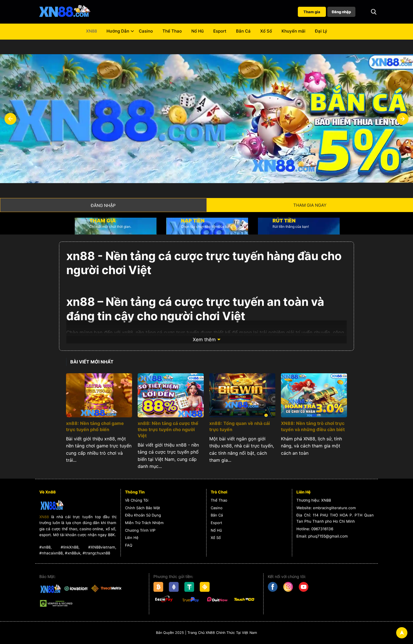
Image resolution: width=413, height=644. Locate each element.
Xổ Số (266, 31)
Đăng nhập (341, 12)
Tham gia (311, 12)
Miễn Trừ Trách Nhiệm (144, 522)
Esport (219, 31)
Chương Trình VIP (140, 530)
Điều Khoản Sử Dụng (143, 515)
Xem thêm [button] (204, 339)
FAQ (128, 545)
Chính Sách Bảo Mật (142, 508)
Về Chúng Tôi (136, 500)
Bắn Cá (243, 31)
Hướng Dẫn (117, 31)
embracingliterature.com (334, 508)
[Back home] (65, 11)
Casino (146, 31)
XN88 (91, 31)
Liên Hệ (132, 537)
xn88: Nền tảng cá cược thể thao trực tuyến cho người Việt (168, 429)
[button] (373, 12)
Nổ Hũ (197, 31)
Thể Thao (172, 31)
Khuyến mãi (293, 31)
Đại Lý (321, 31)
